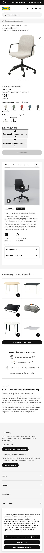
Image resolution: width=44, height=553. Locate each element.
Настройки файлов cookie (22, 547)
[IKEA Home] (6, 8)
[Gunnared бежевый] (5, 108)
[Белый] (5, 120)
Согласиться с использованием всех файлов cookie (23, 537)
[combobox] (21, 14)
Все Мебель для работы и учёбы (22, 373)
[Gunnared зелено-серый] (13, 108)
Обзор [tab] (7, 165)
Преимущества (7, 444)
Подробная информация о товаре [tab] (26, 165)
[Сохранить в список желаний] (40, 38)
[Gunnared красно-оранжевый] (21, 108)
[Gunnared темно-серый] (37, 108)
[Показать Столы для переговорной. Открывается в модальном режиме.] (32, 288)
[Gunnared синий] (29, 108)
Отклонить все (22, 542)
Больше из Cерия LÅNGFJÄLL (12, 86)
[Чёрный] (13, 120)
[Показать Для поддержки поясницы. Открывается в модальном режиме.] (32, 308)
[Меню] (40, 9)
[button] (9, 237)
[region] (22, 55)
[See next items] (36, 165)
